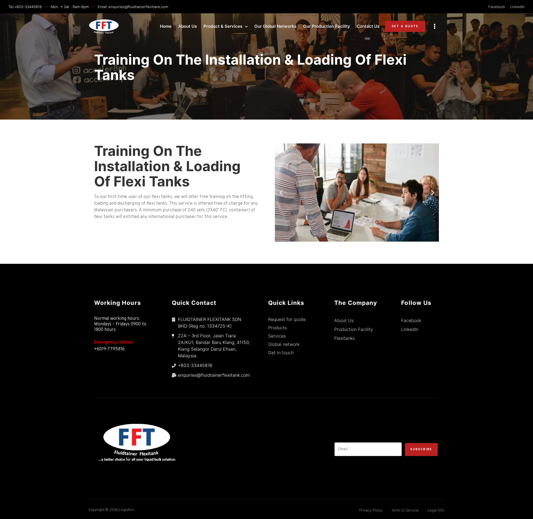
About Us (187, 26)
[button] (405, 26)
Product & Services (222, 26)
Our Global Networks (275, 26)
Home (166, 26)
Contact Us (368, 26)
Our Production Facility (326, 26)
